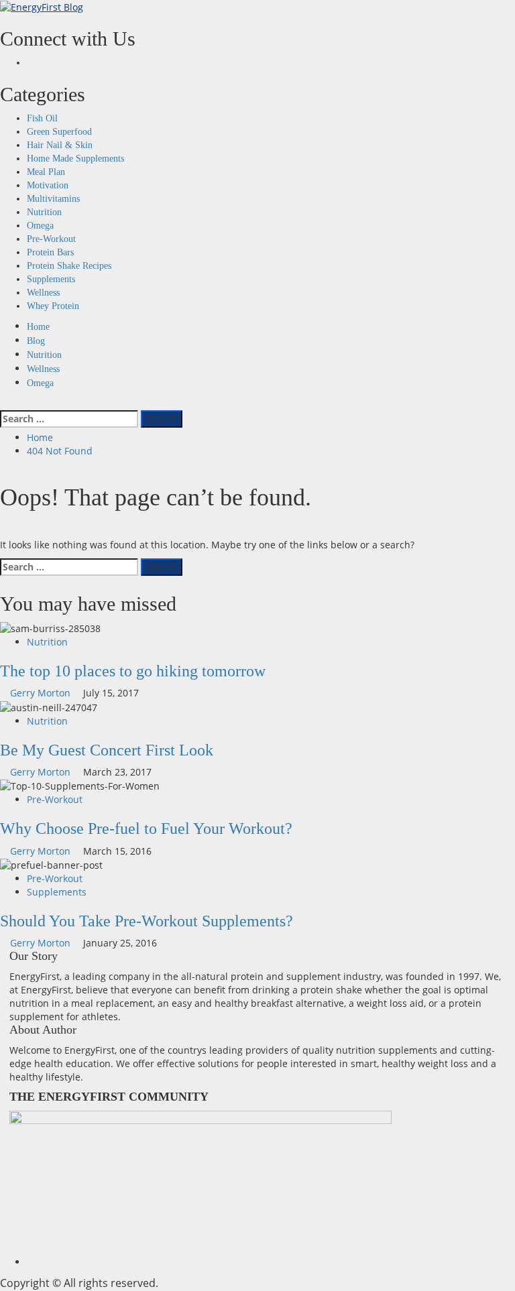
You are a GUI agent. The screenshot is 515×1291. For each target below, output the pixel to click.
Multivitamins (53, 199)
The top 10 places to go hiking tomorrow (133, 671)
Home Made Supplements (75, 158)
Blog (36, 341)
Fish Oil (42, 118)
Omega (40, 226)
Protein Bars (50, 252)
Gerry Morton (41, 692)
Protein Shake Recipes (69, 266)
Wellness (43, 293)
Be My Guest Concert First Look (106, 750)
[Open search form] (3, 403)
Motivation (47, 185)
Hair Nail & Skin (60, 145)
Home (38, 327)
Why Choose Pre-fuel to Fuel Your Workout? (146, 828)
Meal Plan (46, 172)
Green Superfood (59, 132)
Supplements (51, 279)
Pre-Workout (51, 239)
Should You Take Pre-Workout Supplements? (146, 921)
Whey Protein (53, 306)
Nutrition (44, 212)
